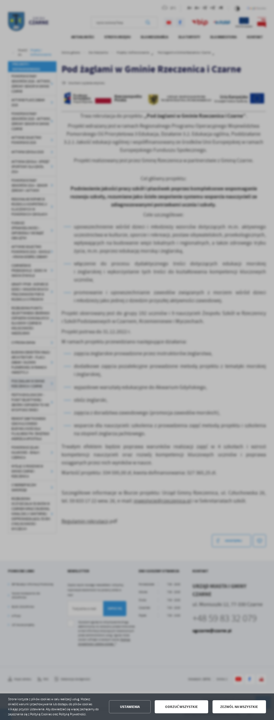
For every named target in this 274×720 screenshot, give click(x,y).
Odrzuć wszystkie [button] (181, 706)
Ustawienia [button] (130, 706)
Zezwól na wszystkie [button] (239, 706)
